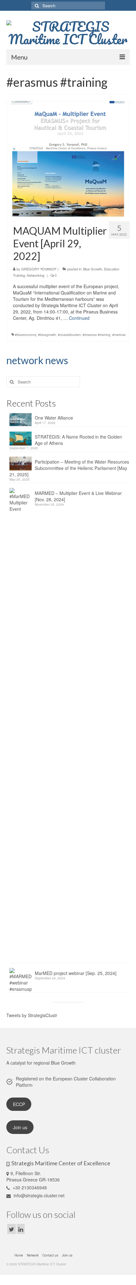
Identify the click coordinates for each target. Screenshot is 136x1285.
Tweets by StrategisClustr (31, 1015)
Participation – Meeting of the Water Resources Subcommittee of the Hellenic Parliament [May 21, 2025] (69, 468)
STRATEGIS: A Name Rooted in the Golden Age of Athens (78, 440)
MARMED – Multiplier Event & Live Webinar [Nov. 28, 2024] (78, 496)
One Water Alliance (54, 418)
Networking (35, 275)
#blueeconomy (25, 334)
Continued (79, 318)
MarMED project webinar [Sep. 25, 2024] (75, 973)
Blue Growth (92, 268)
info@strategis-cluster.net (38, 1195)
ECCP (19, 1104)
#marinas (119, 334)
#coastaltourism (69, 334)
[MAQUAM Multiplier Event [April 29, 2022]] (68, 158)
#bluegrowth (47, 334)
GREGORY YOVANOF (39, 268)
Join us (20, 1127)
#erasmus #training (96, 334)
